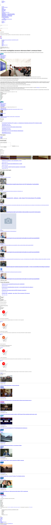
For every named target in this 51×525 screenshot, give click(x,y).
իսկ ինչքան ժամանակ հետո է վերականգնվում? (8, 231)
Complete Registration (5, 7)
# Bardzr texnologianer (3, 55)
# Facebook (1, 431)
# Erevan (1, 447)
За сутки (1, 136)
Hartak (3, 2)
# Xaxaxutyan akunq (3, 479)
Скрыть (6, 280)
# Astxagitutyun (2, 402)
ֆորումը (37, 87)
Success (3, 11)
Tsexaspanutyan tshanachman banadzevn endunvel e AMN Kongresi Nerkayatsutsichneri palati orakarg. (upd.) (18, 414)
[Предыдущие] (1, 374)
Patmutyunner (2, 494)
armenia (1, 270)
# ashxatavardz (2, 387)
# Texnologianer (2, 58)
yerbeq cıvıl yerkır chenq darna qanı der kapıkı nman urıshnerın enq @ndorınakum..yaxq (11, 191)
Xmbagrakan (3, 1)
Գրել (1, 38)
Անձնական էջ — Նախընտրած (7, 15)
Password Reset (4, 9)
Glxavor (3, 21)
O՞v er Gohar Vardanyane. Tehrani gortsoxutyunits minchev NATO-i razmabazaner (14, 491)
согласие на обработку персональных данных (14, 507)
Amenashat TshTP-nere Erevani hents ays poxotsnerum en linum (11, 445)
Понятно (1, 321)
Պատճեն (10, 523)
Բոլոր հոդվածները (5, 16)
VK (5, 107)
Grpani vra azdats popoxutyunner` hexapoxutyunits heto (9, 385)
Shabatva (1, 137)
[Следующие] (2, 374)
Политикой (30, 507)
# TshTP (1, 448)
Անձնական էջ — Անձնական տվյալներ (8, 13)
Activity (3, 6)
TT (0, 54)
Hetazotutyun (2, 429)
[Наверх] (1, 508)
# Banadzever (2, 417)
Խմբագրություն (3, 382)
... (0, 3)
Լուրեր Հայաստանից (5, 17)
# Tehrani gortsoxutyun (3, 495)
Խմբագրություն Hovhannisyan (6, 125)
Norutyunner (2, 415)
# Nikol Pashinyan (2, 57)
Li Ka (1, 229)
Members (3, 8)
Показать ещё (2, 280)
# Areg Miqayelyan (2, 403)
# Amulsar (1, 463)
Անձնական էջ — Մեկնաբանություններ (8, 14)
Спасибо (1, 347)
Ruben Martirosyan (2, 243)
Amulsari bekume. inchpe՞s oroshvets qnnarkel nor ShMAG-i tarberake (12, 460)
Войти (1, 37)
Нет (2, 297)
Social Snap (5, 524)
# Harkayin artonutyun (3, 56)
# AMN (1, 416)
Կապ (4, 18)
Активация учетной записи (5, 12)
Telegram (1, 107)
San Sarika (1, 175)
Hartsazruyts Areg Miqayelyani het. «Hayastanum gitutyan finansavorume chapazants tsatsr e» (16, 400)
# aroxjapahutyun (2, 388)
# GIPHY (1, 432)
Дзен (4, 107)
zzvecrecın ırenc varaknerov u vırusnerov (5, 177)
